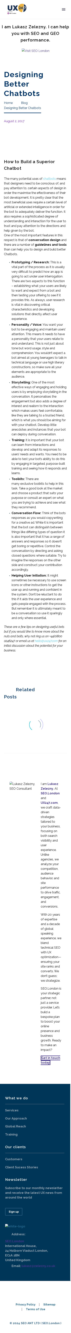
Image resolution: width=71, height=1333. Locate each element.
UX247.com (49, 803)
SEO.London (14, 1241)
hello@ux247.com (46, 641)
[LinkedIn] (29, 668)
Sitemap (49, 1304)
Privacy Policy (25, 1304)
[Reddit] (34, 668)
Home (39, 15)
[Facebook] (6, 668)
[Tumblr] (23, 668)
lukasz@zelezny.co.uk (38, 1266)
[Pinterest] (17, 668)
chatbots (49, 178)
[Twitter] (12, 668)
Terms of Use (35, 1309)
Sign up (14, 1211)
